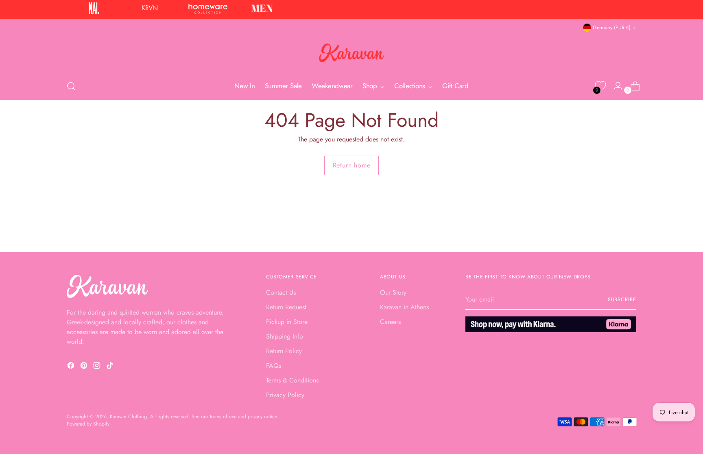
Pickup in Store (287, 321)
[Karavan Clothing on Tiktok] (111, 366)
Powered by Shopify (88, 424)
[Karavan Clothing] (351, 52)
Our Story (393, 292)
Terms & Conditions (292, 380)
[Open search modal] (71, 86)
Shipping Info (284, 336)
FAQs (273, 365)
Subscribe (622, 299)
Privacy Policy (285, 395)
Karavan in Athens (404, 307)
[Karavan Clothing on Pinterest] (85, 366)
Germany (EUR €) (612, 27)
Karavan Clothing (128, 416)
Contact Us (281, 292)
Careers (390, 321)
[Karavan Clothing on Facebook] (71, 366)
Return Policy (284, 351)
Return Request (286, 307)
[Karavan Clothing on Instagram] (98, 366)
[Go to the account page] (615, 86)
